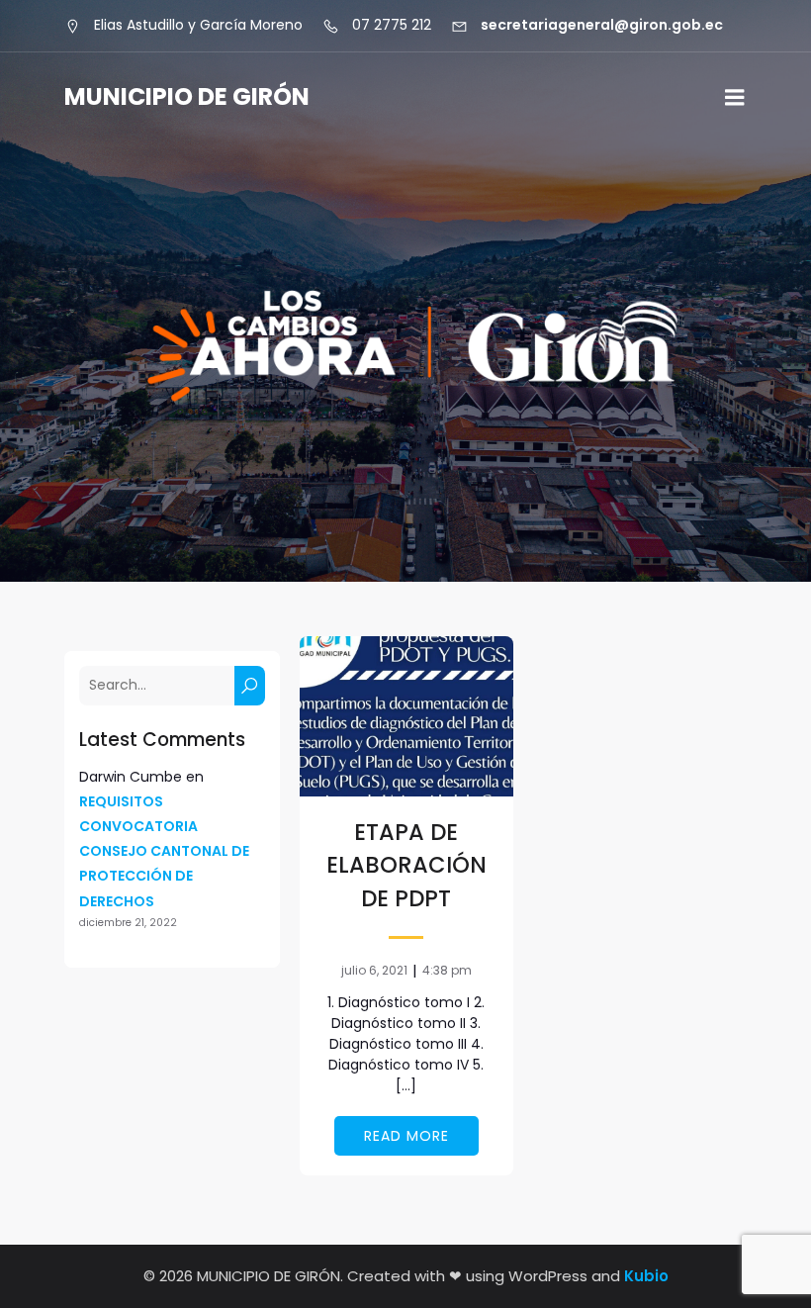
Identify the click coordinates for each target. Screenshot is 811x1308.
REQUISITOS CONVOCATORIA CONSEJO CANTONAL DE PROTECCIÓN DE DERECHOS (164, 851)
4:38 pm (447, 970)
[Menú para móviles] (735, 98)
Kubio (646, 1275)
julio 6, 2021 (374, 970)
